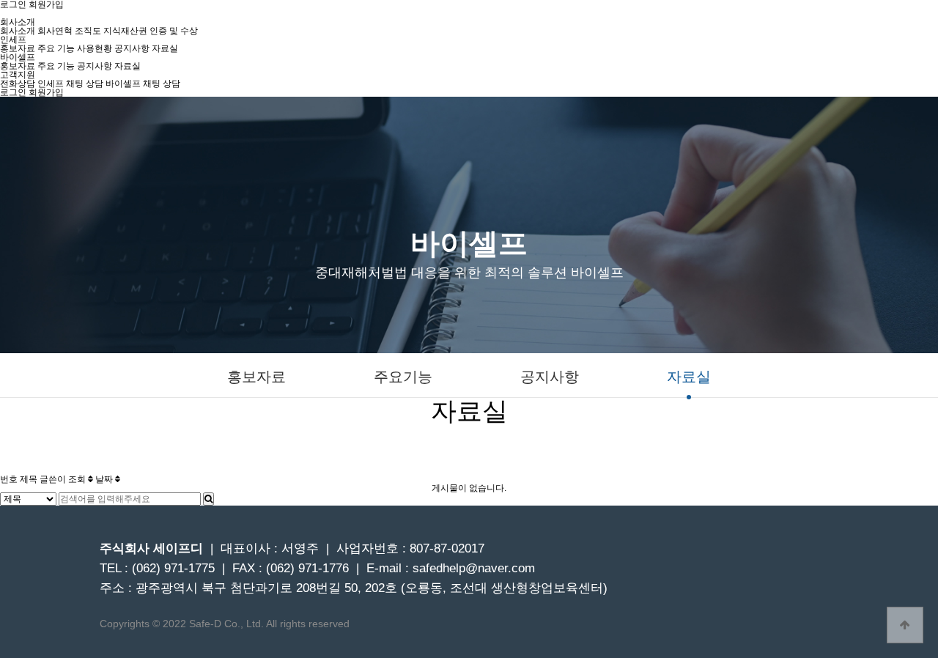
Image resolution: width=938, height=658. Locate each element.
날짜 (105, 479)
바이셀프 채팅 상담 (143, 83)
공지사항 (131, 48)
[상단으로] (905, 625)
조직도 (88, 31)
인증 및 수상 (173, 31)
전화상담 (17, 83)
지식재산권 (125, 31)
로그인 (13, 92)
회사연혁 (55, 31)
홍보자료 (17, 48)
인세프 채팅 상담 (70, 83)
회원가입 (46, 92)
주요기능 (403, 377)
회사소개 (17, 31)
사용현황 (94, 48)
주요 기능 (56, 48)
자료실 (165, 48)
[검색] (208, 499)
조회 (78, 479)
